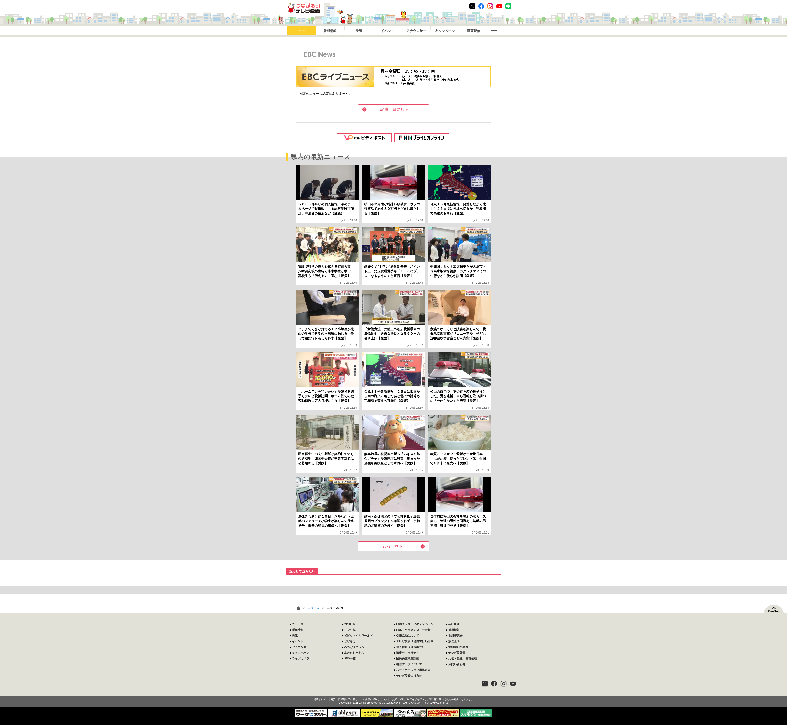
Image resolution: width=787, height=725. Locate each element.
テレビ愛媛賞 (456, 652)
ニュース (301, 31)
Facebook (481, 6)
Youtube (499, 6)
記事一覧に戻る (394, 109)
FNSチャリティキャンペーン (414, 624)
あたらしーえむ (354, 652)
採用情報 (454, 629)
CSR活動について (407, 635)
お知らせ (350, 624)
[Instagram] (503, 684)
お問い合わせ (456, 664)
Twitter (472, 6)
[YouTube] (513, 684)
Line (508, 6)
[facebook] (494, 684)
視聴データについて (409, 664)
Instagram (490, 6)
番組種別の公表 (458, 647)
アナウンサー (416, 31)
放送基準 (454, 641)
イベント (387, 31)
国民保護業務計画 (407, 658)
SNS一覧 (350, 658)
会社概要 (454, 624)
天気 (359, 31)
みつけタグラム (354, 647)
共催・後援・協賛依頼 (462, 658)
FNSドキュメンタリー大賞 (413, 629)
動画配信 (473, 31)
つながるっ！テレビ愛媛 (393, 692)
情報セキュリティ (407, 652)
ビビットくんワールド (358, 635)
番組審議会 (455, 635)
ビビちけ (350, 641)
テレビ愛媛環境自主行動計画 (414, 641)
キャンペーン (445, 31)
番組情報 (330, 31)
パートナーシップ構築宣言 (413, 670)
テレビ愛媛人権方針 (409, 675)
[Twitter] (485, 684)
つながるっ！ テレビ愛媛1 (304, 8)
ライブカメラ (300, 658)
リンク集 (350, 629)
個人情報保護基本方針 (410, 647)
